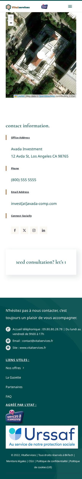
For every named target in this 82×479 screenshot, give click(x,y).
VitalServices (28, 455)
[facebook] (15, 230)
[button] (41, 55)
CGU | (32, 461)
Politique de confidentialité (52, 461)
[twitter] (24, 230)
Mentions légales (16, 461)
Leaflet (20, 96)
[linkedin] (43, 230)
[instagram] (34, 230)
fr (54, 341)
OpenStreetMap (47, 96)
